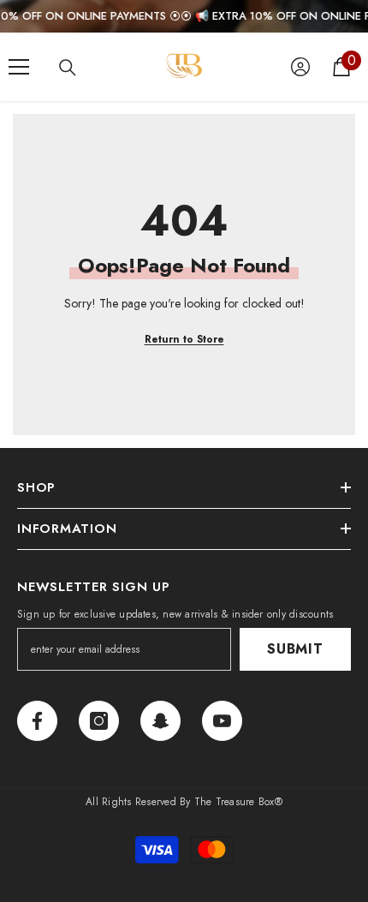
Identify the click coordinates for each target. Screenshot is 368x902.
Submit (295, 649)
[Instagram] (99, 721)
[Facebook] (37, 721)
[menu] (19, 67)
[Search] (67, 67)
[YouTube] (222, 721)
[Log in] (300, 66)
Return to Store (184, 339)
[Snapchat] (160, 721)
